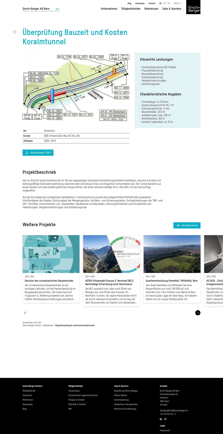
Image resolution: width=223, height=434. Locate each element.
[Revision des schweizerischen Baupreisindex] (51, 269)
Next (197, 312)
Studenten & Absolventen (126, 404)
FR (165, 3)
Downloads (140, 3)
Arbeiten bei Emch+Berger (126, 390)
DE (160, 3)
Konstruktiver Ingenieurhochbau (83, 395)
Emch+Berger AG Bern (32, 325)
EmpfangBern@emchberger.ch (174, 410)
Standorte (27, 395)
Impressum (165, 430)
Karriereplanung (121, 399)
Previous (25, 312)
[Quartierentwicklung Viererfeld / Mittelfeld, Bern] (172, 269)
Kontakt (152, 3)
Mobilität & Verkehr (77, 404)
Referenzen (151, 8)
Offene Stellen (120, 395)
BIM (69, 408)
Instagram (165, 419)
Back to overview (14, 31)
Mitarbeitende (29, 390)
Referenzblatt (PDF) (40, 152)
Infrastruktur (74, 390)
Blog (129, 3)
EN (169, 3)
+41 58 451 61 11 (168, 414)
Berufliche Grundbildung (125, 408)
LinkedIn (161, 419)
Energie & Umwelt (76, 399)
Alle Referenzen (189, 225)
